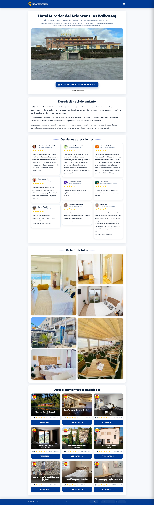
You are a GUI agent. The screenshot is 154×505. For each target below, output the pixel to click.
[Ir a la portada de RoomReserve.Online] (38, 4)
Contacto (122, 502)
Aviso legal (94, 502)
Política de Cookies (108, 502)
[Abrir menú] (124, 4)
